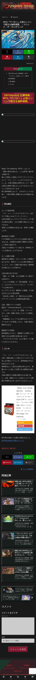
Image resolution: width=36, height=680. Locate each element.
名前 (3, 637)
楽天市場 (21, 426)
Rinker (24, 419)
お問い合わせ (18, 671)
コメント (6, 616)
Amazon (21, 422)
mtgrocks (6, 448)
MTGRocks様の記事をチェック (13, 440)
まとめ (12, 84)
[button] (29, 57)
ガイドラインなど (9, 668)
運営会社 (9, 665)
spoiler (14, 448)
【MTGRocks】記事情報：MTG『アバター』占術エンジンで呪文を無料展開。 (18, 76)
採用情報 (26, 665)
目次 (15, 69)
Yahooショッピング (24, 429)
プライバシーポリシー (27, 668)
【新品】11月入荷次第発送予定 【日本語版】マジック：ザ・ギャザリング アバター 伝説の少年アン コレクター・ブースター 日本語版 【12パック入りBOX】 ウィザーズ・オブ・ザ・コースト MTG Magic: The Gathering (24, 402)
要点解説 (12, 81)
